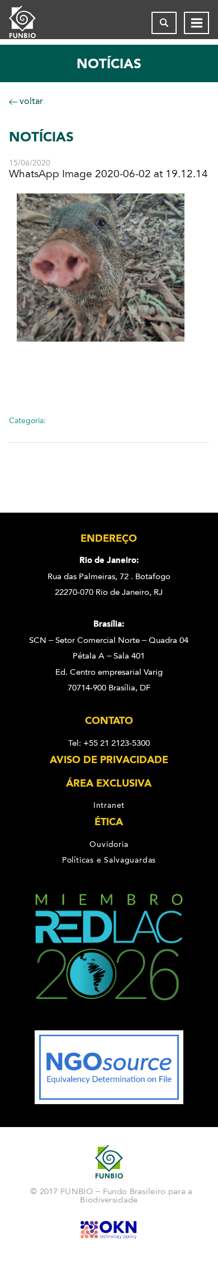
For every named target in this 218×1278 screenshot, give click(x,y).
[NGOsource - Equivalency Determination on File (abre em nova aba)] (109, 1101)
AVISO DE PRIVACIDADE (109, 760)
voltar (30, 101)
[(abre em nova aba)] (109, 1022)
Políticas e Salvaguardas (109, 859)
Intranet (109, 805)
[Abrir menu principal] (196, 23)
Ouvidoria (108, 844)
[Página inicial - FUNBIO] (31, 23)
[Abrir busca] (164, 23)
